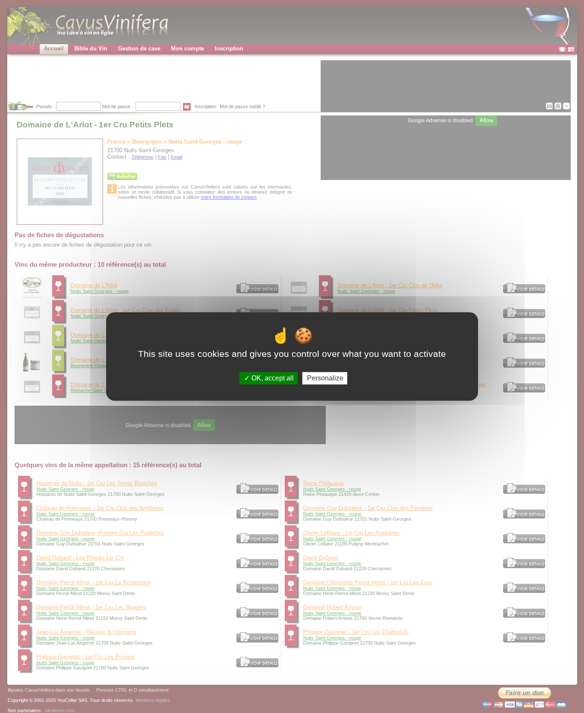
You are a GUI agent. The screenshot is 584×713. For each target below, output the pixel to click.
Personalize (325, 378)
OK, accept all (272, 378)
